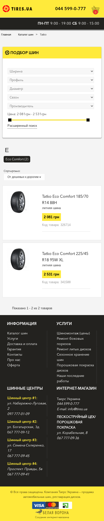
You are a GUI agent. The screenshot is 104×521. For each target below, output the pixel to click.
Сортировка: (12, 171)
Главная (6, 34)
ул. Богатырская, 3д (23, 427)
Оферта (13, 365)
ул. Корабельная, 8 (72, 432)
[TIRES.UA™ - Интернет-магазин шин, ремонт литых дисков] (17, 8)
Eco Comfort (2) (17, 159)
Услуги (12, 338)
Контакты (14, 354)
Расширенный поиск (22, 125)
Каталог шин (25, 34)
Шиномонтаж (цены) (73, 333)
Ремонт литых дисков (74, 349)
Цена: (11, 114)
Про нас (13, 360)
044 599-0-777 (70, 8)
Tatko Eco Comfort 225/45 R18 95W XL (65, 256)
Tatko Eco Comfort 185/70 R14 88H (65, 199)
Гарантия (14, 349)
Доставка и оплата (22, 344)
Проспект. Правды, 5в (24, 469)
